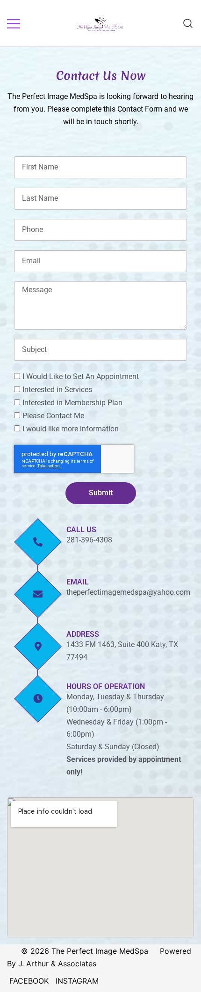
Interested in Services (57, 389)
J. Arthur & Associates (57, 963)
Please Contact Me (53, 415)
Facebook (29, 980)
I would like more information (70, 428)
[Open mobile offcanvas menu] (13, 23)
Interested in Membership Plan (72, 402)
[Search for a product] (188, 23)
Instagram (77, 980)
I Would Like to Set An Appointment (80, 376)
